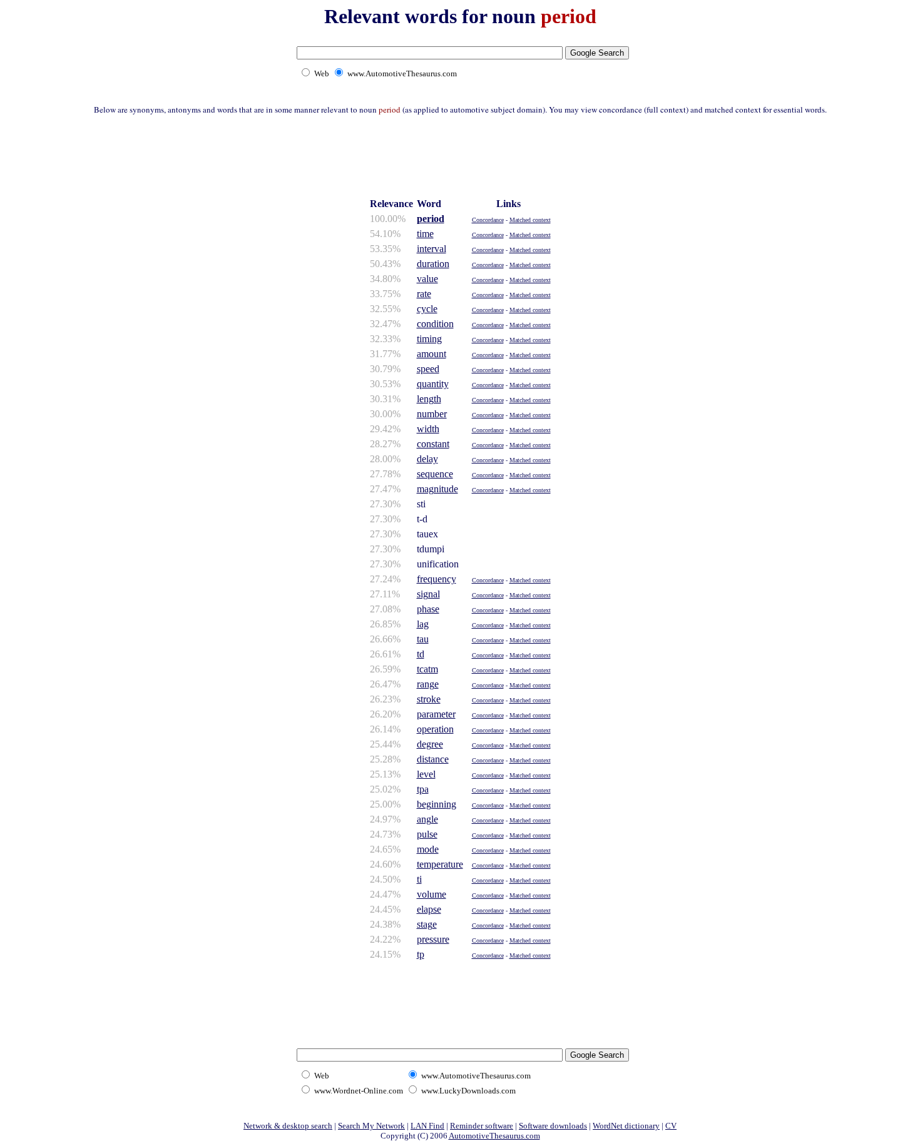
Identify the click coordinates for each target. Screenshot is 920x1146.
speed (428, 368)
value (427, 278)
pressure (433, 939)
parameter (436, 714)
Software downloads (553, 1125)
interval (431, 248)
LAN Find (427, 1125)
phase (428, 609)
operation (435, 729)
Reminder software (481, 1125)
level (426, 774)
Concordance (488, 219)
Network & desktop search (287, 1125)
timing (429, 338)
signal (428, 594)
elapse (429, 909)
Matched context (530, 219)
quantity (433, 383)
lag (423, 624)
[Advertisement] (460, 154)
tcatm (427, 669)
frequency (436, 579)
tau (423, 639)
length (429, 398)
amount (431, 353)
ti (419, 879)
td (420, 654)
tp (420, 954)
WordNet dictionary (626, 1125)
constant (433, 444)
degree (430, 744)
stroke (429, 699)
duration (433, 263)
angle (427, 819)
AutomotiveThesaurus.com (494, 1135)
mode (428, 849)
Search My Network (371, 1125)
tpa (423, 789)
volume (431, 894)
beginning (436, 804)
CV (671, 1125)
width (428, 428)
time (425, 233)
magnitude (437, 489)
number (432, 413)
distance (433, 759)
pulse (427, 834)
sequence (435, 474)
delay (427, 459)
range (428, 684)
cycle (427, 308)
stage (427, 924)
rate (424, 293)
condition (435, 323)
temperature (440, 864)
